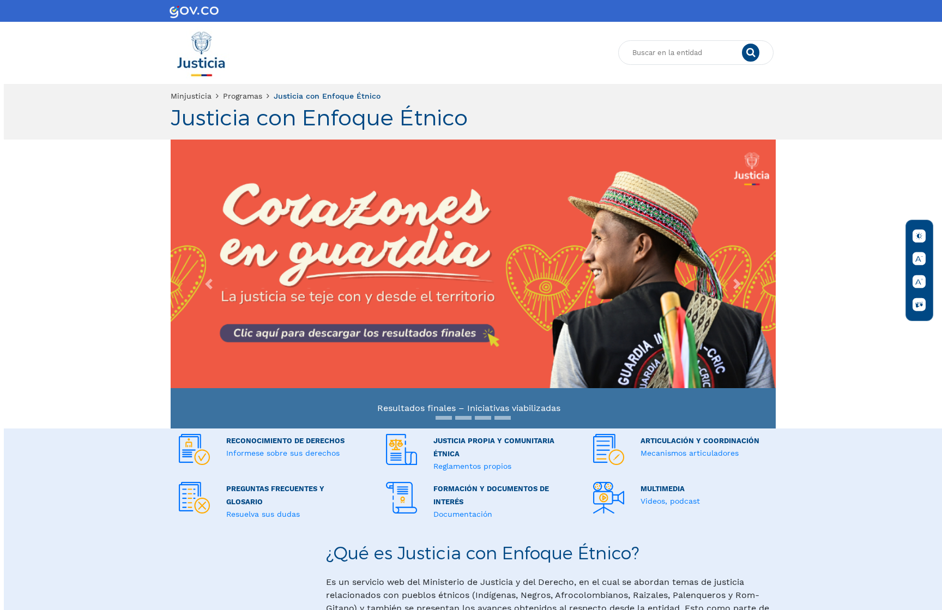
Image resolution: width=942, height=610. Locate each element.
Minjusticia (191, 96)
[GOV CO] (194, 11)
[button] (209, 284)
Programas (242, 96)
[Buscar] (750, 53)
